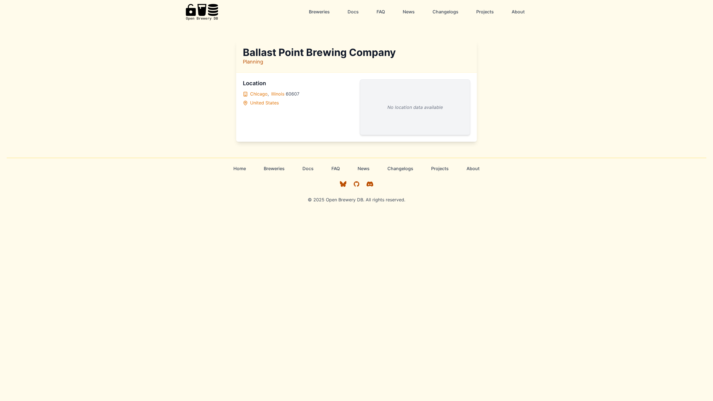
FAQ (381, 11)
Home (239, 168)
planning (253, 62)
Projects (485, 11)
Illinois (277, 94)
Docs (353, 11)
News (409, 11)
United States (264, 103)
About (518, 11)
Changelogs (445, 11)
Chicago (259, 94)
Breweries (319, 11)
